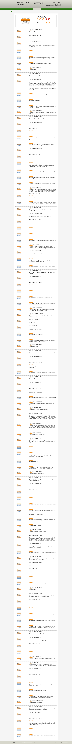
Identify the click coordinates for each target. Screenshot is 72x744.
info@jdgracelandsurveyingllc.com (53, 5)
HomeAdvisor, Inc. (65, 742)
